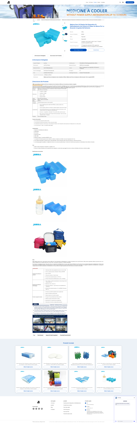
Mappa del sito (42, 421)
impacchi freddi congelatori (51, 335)
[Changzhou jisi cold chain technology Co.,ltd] (8, 2)
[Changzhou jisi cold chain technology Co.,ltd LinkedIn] (36, 408)
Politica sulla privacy (36, 421)
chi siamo (91, 2)
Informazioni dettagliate (40, 55)
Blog (52, 407)
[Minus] (134, 397)
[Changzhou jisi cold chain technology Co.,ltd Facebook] (33, 408)
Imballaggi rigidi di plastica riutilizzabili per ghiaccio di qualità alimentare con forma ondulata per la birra (109, 388)
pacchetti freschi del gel (65, 335)
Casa (87, 2)
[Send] (134, 421)
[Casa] (38, 403)
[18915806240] (42, 408)
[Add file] (116, 421)
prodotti (95, 2)
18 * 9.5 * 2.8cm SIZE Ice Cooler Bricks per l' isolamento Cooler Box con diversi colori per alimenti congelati (108, 364)
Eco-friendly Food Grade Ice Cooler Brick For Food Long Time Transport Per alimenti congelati (81, 388)
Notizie (98, 2)
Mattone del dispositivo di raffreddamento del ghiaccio (50, 19)
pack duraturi (40, 335)
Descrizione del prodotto (56, 55)
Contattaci (103, 2)
